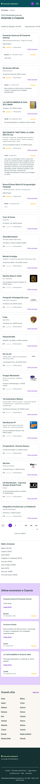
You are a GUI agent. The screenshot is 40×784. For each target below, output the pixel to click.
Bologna (4, 712)
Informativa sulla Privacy (18, 770)
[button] (32, 3)
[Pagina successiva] (37, 529)
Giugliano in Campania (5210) (11, 558)
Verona (22, 721)
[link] (20, 48)
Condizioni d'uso (15, 773)
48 (26, 525)
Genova (22, 707)
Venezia (4, 721)
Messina (4, 725)
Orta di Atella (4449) (8, 565)
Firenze (22, 712)
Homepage (4, 10)
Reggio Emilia (6, 738)
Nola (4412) (5, 568)
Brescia (3, 734)
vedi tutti (36, 692)
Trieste (3, 729)
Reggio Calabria (25, 734)
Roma (3, 698)
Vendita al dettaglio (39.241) (11, 26)
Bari (2, 716)
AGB (22, 773)
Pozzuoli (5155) (6, 561)
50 (36, 525)
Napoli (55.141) (6, 548)
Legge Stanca (32, 770)
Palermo (4, 707)
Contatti (7, 770)
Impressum (28, 773)
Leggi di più (7, 607)
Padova (22, 725)
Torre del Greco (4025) (9, 575)
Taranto (23, 729)
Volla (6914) (5, 555)
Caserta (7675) (6, 551)
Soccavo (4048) (7, 571)
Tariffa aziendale (32, 49)
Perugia (22, 738)
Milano (22, 698)
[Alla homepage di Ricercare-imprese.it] (9, 3)
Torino (22, 703)
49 (31, 525)
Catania (22, 716)
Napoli (3, 703)
